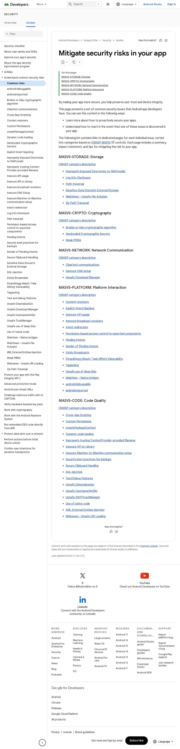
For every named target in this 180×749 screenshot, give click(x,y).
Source (55, 657)
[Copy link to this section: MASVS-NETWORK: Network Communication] (136, 250)
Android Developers (69, 40)
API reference (144, 658)
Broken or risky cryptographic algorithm (91, 227)
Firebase (56, 708)
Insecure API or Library (80, 447)
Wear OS (99, 643)
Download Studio (143, 665)
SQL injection (74, 472)
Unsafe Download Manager (83, 277)
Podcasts (57, 674)
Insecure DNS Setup (78, 271)
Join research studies (166, 664)
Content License (149, 545)
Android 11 (122, 668)
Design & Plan (91, 40)
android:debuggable (78, 384)
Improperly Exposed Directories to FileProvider (96, 171)
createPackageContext (81, 428)
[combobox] (84, 4)
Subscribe (137, 740)
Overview (10, 22)
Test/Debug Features (79, 478)
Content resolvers (77, 302)
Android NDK (144, 672)
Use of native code (78, 503)
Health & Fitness (77, 650)
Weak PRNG (73, 240)
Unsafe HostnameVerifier (82, 491)
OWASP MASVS (101, 142)
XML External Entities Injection (85, 510)
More (40, 4)
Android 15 (122, 645)
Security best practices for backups (88, 459)
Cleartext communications (82, 265)
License (67, 732)
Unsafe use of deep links (81, 371)
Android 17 (122, 634)
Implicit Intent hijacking (80, 308)
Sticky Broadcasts (77, 352)
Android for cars (100, 659)
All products (59, 719)
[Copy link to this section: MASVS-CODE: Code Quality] (109, 401)
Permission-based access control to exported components (103, 333)
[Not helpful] (166, 40)
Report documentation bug (167, 645)
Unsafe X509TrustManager (83, 497)
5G (74, 671)
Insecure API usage (78, 314)
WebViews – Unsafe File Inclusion (86, 196)
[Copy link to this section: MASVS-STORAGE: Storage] (107, 157)
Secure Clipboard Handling (82, 465)
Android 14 (122, 651)
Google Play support (165, 656)
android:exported (77, 390)
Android (56, 638)
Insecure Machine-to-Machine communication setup (99, 453)
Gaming (77, 634)
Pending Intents (75, 340)
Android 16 (122, 640)
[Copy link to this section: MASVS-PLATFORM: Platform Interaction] (129, 288)
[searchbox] (23, 34)
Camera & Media (78, 658)
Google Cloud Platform (65, 713)
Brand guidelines (84, 732)
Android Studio (152, 4)
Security (11, 14)
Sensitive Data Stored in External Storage (92, 190)
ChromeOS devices (100, 651)
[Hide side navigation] (42, 742)
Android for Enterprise (58, 645)
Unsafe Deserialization (80, 484)
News (55, 663)
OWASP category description (77, 164)
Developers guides (143, 651)
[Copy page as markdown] (74, 62)
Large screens (102, 638)
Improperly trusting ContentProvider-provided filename (100, 440)
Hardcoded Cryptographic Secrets (88, 234)
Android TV (100, 666)
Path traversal (75, 184)
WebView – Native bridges (82, 378)
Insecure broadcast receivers (84, 321)
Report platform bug (166, 636)
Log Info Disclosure (78, 177)
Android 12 (122, 662)
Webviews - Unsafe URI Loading (86, 516)
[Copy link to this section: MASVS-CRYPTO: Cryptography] (114, 213)
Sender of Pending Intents (82, 346)
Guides (30, 22)
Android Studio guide (145, 643)
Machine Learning (78, 642)
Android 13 (122, 657)
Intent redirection (77, 327)
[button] (23, 72)
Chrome (56, 702)
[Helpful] (160, 40)
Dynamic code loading (80, 434)
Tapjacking (72, 365)
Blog (54, 668)
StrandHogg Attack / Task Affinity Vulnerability (94, 359)
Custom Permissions (78, 421)
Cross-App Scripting (78, 415)
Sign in (171, 4)
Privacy (77, 665)
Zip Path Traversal (77, 203)
